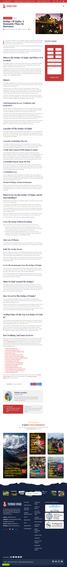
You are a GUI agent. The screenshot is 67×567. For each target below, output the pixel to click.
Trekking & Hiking (37, 503)
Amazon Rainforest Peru (28, 513)
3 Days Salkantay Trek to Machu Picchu (15, 369)
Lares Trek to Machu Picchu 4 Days (14, 355)
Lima (25, 523)
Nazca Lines (27, 520)
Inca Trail (26, 502)
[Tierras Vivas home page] (10, 6)
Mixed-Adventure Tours (35, 473)
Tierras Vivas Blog (16, 384)
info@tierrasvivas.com (12, 523)
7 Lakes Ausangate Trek (11, 372)
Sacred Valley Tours (10, 353)
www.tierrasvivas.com (13, 525)
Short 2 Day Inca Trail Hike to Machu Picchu (16, 358)
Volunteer (37, 538)
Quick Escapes (38, 522)
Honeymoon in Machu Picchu (12, 350)
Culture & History (36, 507)
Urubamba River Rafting (11, 366)
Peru (6, 466)
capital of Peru (11, 341)
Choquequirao (27, 528)
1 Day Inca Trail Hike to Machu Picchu (14, 351)
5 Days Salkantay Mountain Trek (13, 367)
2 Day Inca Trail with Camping (12, 359)
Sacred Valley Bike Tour (11, 348)
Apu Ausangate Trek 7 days (12, 361)
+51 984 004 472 (8, 1)
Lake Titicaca (27, 525)
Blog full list (37, 545)
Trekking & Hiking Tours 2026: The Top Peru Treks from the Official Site (13, 472)
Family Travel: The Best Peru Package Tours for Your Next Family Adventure (53, 467)
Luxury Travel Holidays (37, 541)
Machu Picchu (27, 505)
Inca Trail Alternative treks (37, 512)
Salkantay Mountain (26, 508)
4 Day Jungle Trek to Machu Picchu (14, 362)
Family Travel (37, 535)
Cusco (25, 517)
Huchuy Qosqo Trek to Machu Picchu (14, 356)
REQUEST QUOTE (54, 77)
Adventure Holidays (53, 450)
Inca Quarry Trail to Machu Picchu (14, 364)
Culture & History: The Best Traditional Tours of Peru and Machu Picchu (35, 443)
